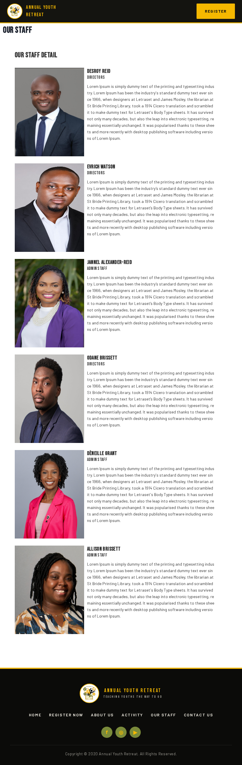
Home (35, 714)
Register (216, 11)
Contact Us (198, 714)
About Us (102, 714)
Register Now (66, 714)
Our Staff (163, 714)
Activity (132, 714)
